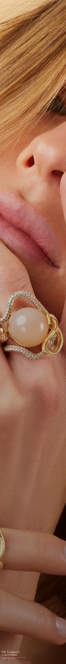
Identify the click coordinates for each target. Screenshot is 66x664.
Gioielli (13, 1)
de (59, 1)
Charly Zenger (18, 1)
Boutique (24, 1)
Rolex (5, 1)
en (61, 1)
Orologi (9, 1)
